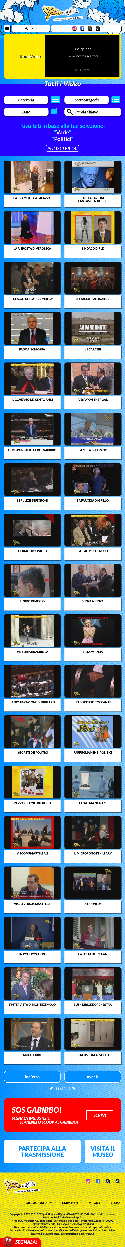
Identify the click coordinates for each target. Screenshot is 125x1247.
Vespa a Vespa (92, 601)
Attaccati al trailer (92, 298)
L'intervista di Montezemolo (32, 1004)
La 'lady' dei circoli (92, 550)
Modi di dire (32, 1055)
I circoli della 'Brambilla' (32, 298)
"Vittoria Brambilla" (32, 651)
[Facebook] (82, 28)
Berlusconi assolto (93, 1055)
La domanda (93, 651)
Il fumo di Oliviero (32, 550)
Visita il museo (102, 1151)
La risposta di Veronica (32, 248)
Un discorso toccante (93, 702)
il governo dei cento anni (32, 399)
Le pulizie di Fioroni (32, 500)
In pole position (32, 954)
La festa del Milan (92, 954)
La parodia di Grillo (93, 500)
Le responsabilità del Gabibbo (32, 450)
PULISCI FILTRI (62, 148)
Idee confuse (93, 903)
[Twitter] (90, 28)
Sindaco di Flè (93, 248)
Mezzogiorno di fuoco (32, 803)
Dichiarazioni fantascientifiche (92, 199)
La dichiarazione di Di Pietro (32, 702)
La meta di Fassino (92, 450)
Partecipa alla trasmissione (42, 1151)
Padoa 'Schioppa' (32, 349)
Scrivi (99, 1115)
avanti (92, 1076)
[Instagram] (74, 28)
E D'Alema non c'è (92, 803)
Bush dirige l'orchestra (93, 1004)
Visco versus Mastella (32, 903)
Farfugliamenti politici (93, 752)
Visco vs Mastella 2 (32, 853)
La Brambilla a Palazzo (32, 198)
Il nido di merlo (32, 601)
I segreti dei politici (32, 752)
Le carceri (93, 349)
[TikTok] (98, 28)
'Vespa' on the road (92, 399)
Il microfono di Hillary (93, 853)
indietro (32, 1076)
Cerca (34, 28)
